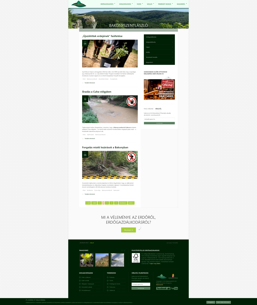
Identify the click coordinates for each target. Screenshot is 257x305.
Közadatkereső (86, 290)
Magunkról (180, 5)
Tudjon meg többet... (155, 263)
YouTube (174, 288)
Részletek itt (128, 230)
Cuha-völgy (97, 190)
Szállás (148, 5)
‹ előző (94, 203)
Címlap (92, 242)
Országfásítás (113, 79)
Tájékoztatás (90, 134)
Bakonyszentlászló (92, 79)
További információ (90, 83)
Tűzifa (111, 280)
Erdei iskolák (85, 280)
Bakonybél (116, 190)
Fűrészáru (112, 287)
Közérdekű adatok (87, 287)
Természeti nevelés (163, 5)
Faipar (138, 5)
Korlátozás (90, 190)
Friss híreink (148, 109)
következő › (123, 203)
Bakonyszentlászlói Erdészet (122, 127)
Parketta (111, 277)
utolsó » (131, 203)
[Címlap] (78, 4)
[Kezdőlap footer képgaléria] (86, 266)
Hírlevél (158, 109)
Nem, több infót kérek (223, 302)
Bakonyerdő (159, 284)
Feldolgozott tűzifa (114, 284)
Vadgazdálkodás (124, 5)
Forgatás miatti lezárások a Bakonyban (105, 147)
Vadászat (112, 290)
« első (88, 203)
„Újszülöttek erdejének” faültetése (102, 36)
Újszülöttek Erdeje (104, 79)
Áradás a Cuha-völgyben (96, 91)
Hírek (84, 79)
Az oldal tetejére (172, 242)
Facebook (163, 288)
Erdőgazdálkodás (106, 5)
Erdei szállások (86, 277)
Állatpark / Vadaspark (88, 284)
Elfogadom (211, 302)
